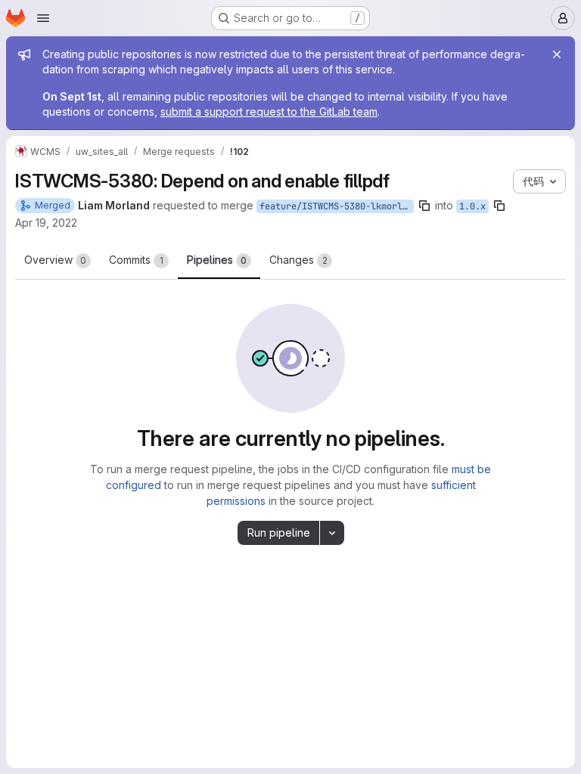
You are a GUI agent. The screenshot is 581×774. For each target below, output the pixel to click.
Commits (136, 259)
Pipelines (217, 259)
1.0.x (472, 206)
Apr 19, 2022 (46, 222)
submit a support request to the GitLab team (268, 111)
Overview (55, 259)
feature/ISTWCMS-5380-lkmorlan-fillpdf (336, 206)
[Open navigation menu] (43, 18)
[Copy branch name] (424, 206)
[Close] (557, 54)
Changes (298, 259)
